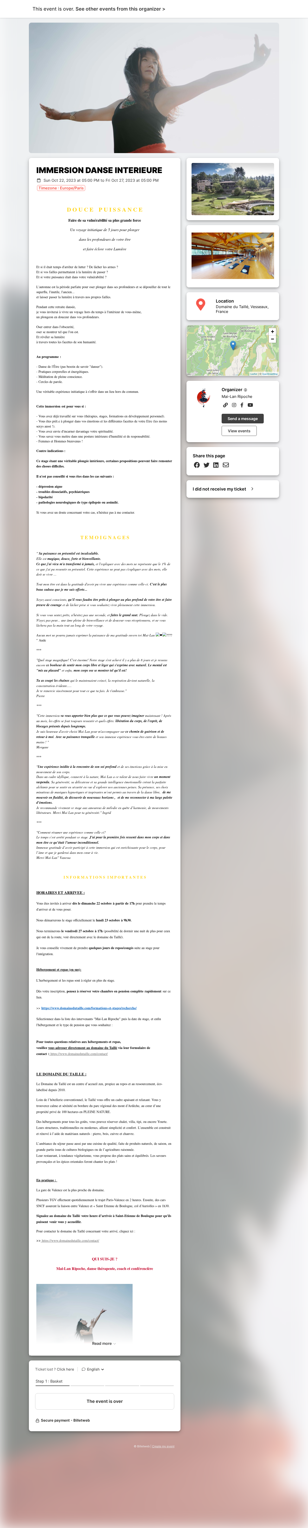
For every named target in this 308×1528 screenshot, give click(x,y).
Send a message (243, 418)
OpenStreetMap (270, 374)
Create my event (163, 1446)
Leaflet (253, 374)
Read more (102, 1343)
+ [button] (272, 332)
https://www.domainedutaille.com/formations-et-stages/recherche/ (89, 1007)
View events (239, 430)
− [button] (272, 339)
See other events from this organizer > (120, 9)
